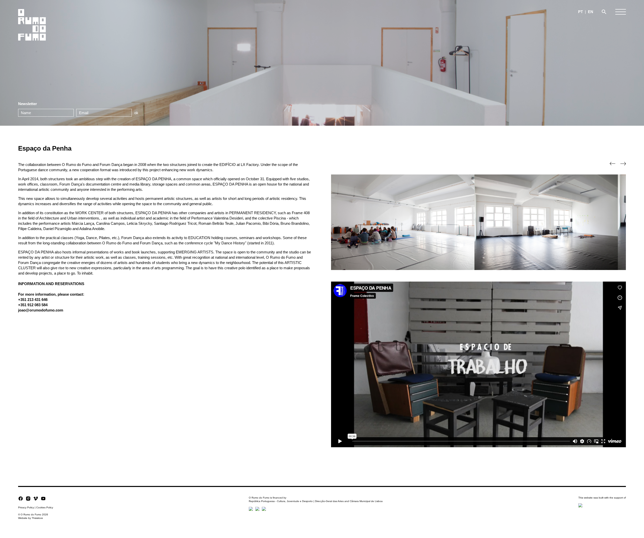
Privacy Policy (26, 507)
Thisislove (37, 518)
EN (590, 12)
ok (136, 113)
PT (580, 12)
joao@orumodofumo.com (40, 310)
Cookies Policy (44, 507)
